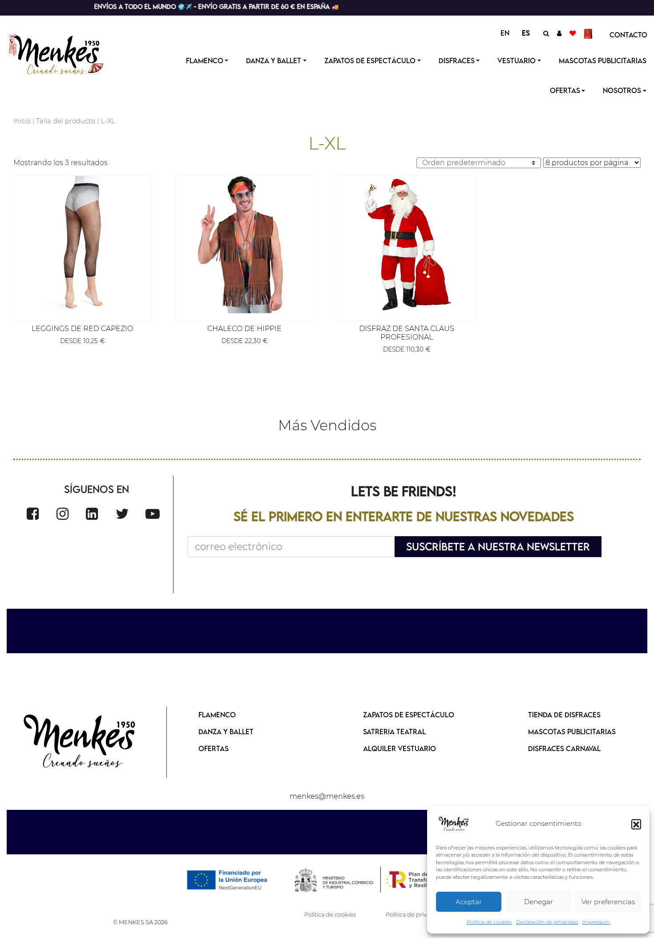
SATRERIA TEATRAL (394, 731)
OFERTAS (565, 90)
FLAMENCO (217, 714)
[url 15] (589, 32)
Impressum (596, 922)
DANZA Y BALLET (226, 731)
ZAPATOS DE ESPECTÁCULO (408, 714)
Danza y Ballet (273, 60)
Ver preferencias (608, 902)
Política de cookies (489, 922)
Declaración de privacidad (547, 922)
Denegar (538, 902)
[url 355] (80, 742)
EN (505, 32)
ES (526, 32)
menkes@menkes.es (327, 796)
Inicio (22, 121)
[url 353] (152, 513)
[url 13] (559, 32)
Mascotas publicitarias (602, 60)
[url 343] (82, 244)
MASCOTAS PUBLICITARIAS (572, 731)
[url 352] (122, 513)
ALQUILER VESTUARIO (399, 748)
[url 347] (407, 244)
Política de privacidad (415, 914)
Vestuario (516, 60)
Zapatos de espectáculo (370, 60)
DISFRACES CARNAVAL (564, 748)
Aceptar (469, 902)
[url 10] (63, 53)
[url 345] (244, 244)
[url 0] (454, 824)
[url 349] (33, 513)
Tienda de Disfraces (564, 714)
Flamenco (204, 60)
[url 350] (63, 513)
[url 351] (92, 513)
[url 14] (572, 32)
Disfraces (457, 60)
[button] (636, 824)
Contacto (628, 34)
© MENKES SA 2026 (140, 922)
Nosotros (622, 90)
